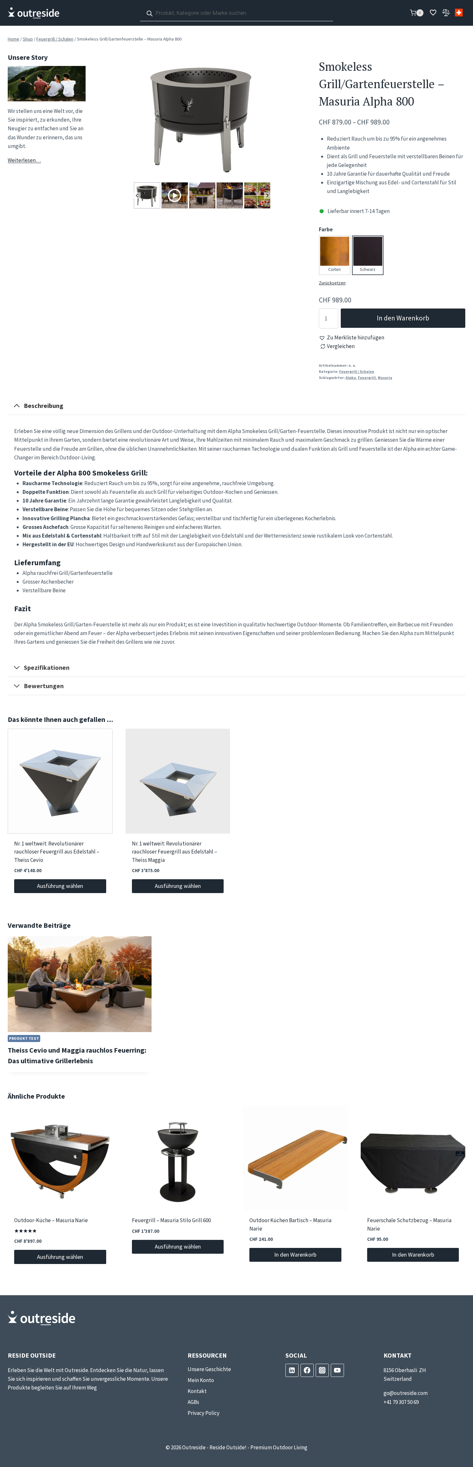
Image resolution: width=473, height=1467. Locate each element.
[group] (147, 195)
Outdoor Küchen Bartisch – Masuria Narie (290, 1225)
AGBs (193, 1402)
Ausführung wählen (60, 886)
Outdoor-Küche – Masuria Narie (51, 1220)
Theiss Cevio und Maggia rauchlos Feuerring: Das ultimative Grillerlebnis (77, 1055)
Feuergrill (367, 377)
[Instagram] (322, 1370)
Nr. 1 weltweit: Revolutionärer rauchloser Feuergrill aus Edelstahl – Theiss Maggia (174, 852)
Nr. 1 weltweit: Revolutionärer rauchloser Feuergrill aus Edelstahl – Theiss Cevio (56, 852)
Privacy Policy (203, 1412)
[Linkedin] (292, 1370)
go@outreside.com (406, 1393)
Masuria (385, 377)
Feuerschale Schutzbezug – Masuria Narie (409, 1225)
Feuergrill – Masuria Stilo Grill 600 (171, 1220)
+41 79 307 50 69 (401, 1402)
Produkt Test (24, 1038)
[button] (351, 337)
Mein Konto (201, 1380)
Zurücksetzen (332, 283)
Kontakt (197, 1391)
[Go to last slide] (137, 195)
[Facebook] (307, 1370)
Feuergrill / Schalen (356, 371)
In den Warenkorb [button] (295, 1254)
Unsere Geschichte (209, 1369)
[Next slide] (267, 195)
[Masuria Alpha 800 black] (202, 116)
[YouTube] (337, 1370)
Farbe (326, 229)
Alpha (351, 377)
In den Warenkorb (403, 318)
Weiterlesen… (24, 160)
